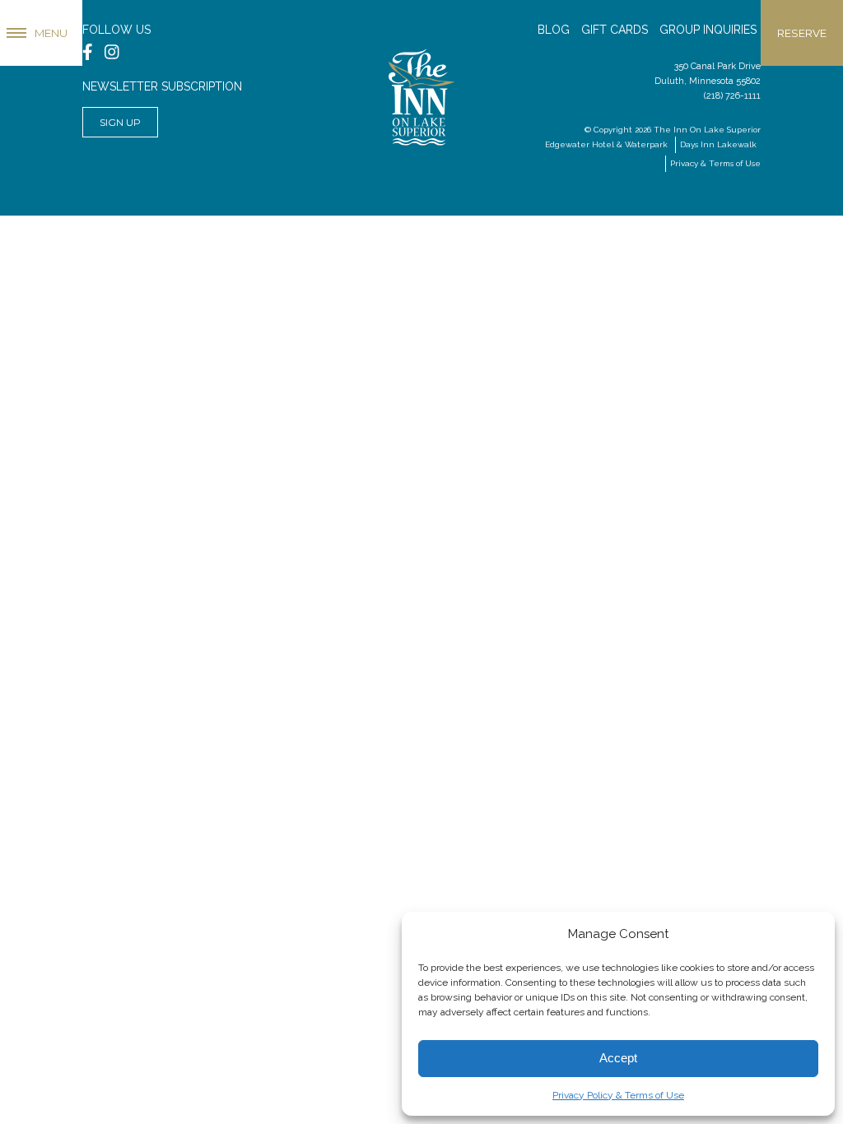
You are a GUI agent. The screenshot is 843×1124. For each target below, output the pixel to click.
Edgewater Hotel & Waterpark (606, 144)
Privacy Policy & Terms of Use (618, 1095)
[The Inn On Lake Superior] (421, 91)
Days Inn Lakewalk (718, 144)
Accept (618, 1058)
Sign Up (120, 122)
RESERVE (802, 33)
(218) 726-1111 (732, 96)
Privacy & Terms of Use (715, 163)
